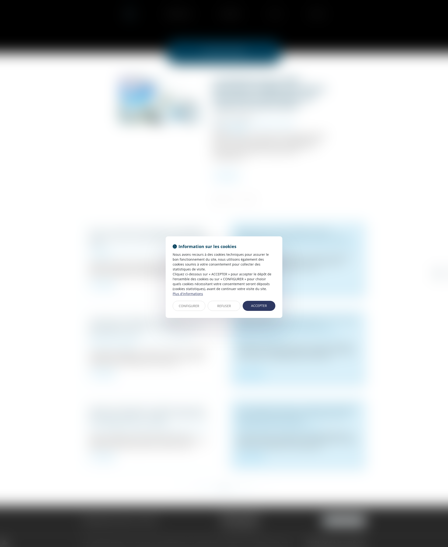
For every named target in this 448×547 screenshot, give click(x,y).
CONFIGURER (189, 306)
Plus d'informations (188, 293)
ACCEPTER (259, 305)
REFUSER (224, 306)
